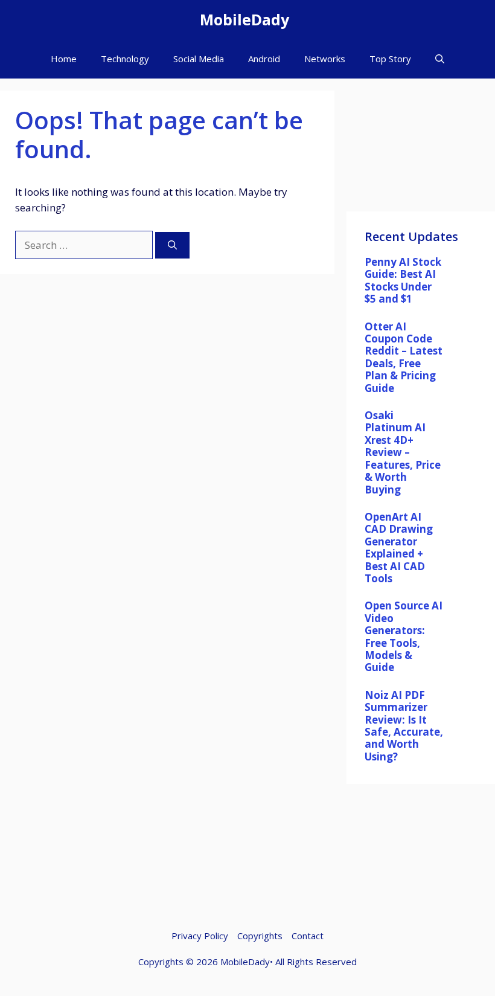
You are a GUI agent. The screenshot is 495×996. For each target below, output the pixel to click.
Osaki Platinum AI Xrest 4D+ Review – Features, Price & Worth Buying (403, 452)
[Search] (172, 245)
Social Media (198, 59)
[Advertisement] (420, 151)
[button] (439, 59)
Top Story (390, 59)
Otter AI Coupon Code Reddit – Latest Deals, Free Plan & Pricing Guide (403, 357)
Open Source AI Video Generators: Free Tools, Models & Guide (403, 636)
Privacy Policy (199, 936)
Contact (308, 936)
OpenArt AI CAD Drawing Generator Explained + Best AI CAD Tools (399, 547)
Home (64, 59)
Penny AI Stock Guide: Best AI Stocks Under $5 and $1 (403, 280)
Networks (324, 59)
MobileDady (244, 19)
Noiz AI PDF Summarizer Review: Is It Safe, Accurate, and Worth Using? (404, 725)
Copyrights (260, 936)
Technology (125, 59)
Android (264, 59)
